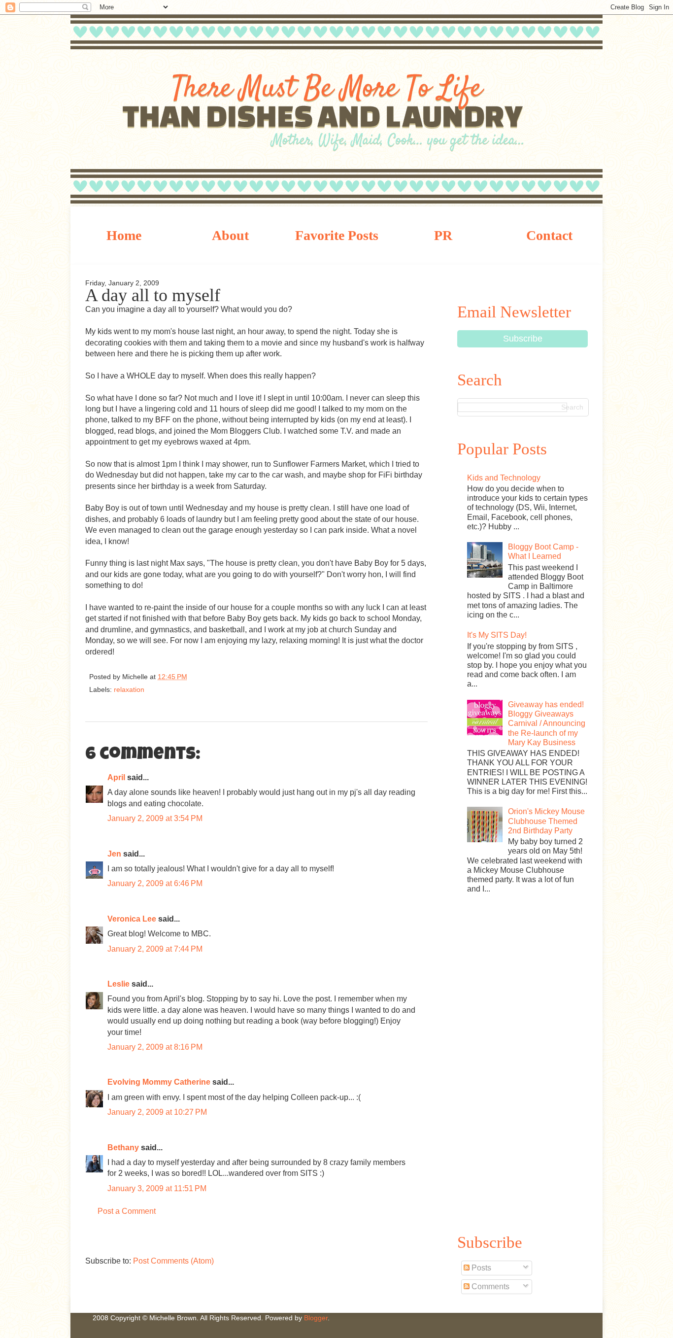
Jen (114, 854)
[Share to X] (244, 679)
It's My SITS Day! (497, 635)
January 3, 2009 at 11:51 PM (156, 1188)
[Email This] (209, 679)
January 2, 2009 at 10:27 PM (157, 1112)
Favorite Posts (336, 235)
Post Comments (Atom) (173, 1261)
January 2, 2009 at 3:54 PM (154, 818)
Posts (480, 1268)
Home (123, 235)
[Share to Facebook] (260, 679)
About (230, 235)
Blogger (316, 1318)
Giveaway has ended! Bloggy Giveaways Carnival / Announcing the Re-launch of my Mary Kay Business (546, 723)
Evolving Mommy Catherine (158, 1082)
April (116, 777)
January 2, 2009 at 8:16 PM (154, 1047)
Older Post (418, 1238)
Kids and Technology (503, 478)
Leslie (118, 984)
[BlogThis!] (228, 679)
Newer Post (95, 1238)
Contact (549, 235)
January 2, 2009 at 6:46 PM (154, 883)
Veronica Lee (131, 919)
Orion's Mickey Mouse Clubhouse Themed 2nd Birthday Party (546, 820)
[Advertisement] (522, 1062)
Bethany (123, 1147)
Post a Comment (127, 1211)
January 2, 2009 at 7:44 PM (154, 949)
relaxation (129, 689)
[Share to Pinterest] (276, 679)
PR (443, 235)
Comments (489, 1286)
